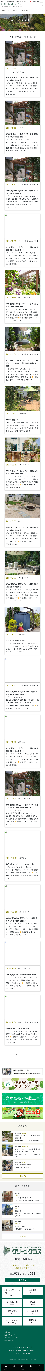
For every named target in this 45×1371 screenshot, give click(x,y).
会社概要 (7, 1332)
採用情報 (7, 1340)
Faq (32, 1312)
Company (33, 1291)
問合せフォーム (10, 1335)
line (30, 1369)
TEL (14, 1369)
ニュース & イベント (16, 10)
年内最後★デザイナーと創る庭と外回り (21, 864)
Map (39, 1369)
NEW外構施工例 (12, 420)
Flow (12, 1312)
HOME (4, 10)
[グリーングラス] (12, 6)
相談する (6, 1369)
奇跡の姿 (18, 1211)
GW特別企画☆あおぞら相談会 (17, 1028)
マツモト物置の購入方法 (15, 640)
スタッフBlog (12, 1321)
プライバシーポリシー (12, 1338)
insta (22, 1369)
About (11, 1292)
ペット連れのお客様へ (23, 1164)
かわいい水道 (20, 1226)
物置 (27, 10)
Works (33, 1303)
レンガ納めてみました (23, 1198)
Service (12, 1303)
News (33, 1321)
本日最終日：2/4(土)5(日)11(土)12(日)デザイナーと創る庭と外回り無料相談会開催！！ (22, 363)
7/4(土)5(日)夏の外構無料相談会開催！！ (22, 974)
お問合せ (22, 1280)
